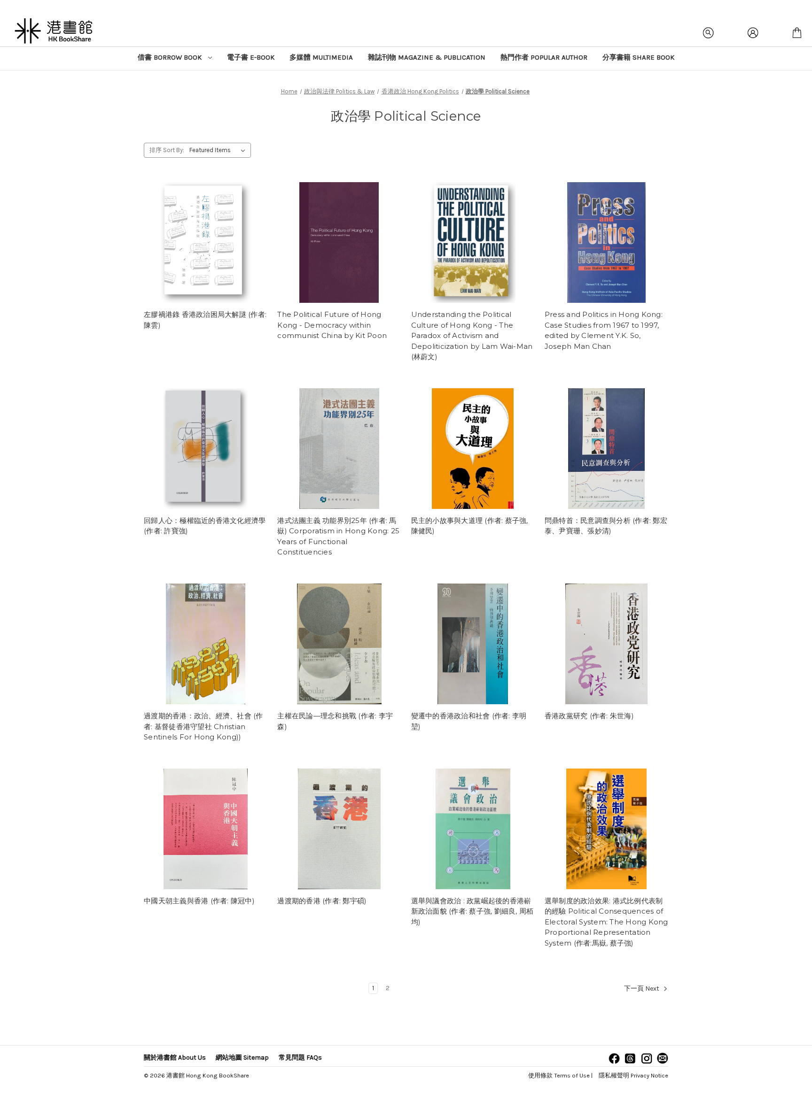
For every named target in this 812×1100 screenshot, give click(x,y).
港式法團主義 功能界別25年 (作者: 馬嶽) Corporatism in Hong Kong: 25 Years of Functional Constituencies (338, 536)
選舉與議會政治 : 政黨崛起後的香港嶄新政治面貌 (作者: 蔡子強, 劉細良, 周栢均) (472, 911)
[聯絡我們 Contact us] (662, 1058)
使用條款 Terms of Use (559, 1075)
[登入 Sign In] (753, 32)
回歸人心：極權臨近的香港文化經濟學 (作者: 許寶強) (204, 526)
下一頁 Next (642, 989)
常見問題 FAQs (300, 1058)
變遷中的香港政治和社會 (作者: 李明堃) (469, 721)
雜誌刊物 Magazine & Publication (426, 57)
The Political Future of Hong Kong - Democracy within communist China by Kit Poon (332, 325)
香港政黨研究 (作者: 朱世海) (589, 715)
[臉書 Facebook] (614, 1058)
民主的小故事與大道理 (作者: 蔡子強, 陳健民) (469, 526)
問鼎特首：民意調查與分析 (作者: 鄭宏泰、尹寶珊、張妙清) (606, 526)
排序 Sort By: (166, 150)
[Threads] (630, 1058)
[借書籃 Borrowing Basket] (797, 32)
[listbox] (219, 150)
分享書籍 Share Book (638, 57)
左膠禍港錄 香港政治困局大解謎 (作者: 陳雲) (205, 320)
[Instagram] (646, 1058)
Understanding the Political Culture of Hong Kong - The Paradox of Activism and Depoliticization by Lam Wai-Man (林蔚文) (472, 335)
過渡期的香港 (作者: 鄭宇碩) (322, 900)
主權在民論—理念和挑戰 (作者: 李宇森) (335, 721)
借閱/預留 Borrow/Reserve (206, 242)
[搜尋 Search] (708, 32)
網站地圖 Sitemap (242, 1058)
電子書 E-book (250, 57)
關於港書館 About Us (175, 1058)
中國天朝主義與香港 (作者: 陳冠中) (199, 900)
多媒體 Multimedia (321, 57)
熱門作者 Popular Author (543, 57)
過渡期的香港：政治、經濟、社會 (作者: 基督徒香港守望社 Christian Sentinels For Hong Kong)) (203, 726)
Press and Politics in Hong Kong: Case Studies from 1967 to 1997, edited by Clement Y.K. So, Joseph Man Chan (604, 330)
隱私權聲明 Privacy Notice (633, 1075)
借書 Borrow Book (170, 57)
